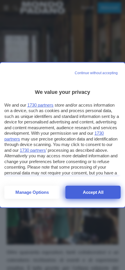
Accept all (93, 192)
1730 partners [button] (40, 105)
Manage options (32, 192)
